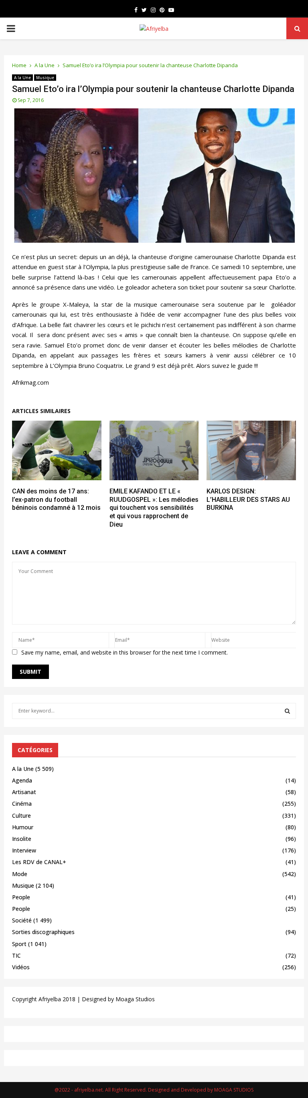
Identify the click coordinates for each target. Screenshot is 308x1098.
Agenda (22, 780)
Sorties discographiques (43, 932)
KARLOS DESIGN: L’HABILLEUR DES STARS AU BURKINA (248, 499)
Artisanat (24, 792)
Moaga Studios (135, 999)
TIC (16, 955)
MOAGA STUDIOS (233, 1089)
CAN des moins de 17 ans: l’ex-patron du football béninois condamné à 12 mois (56, 499)
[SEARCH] (287, 711)
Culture (21, 815)
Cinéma (22, 803)
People (21, 897)
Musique (45, 77)
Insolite (21, 838)
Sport (19, 944)
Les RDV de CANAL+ (39, 862)
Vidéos (21, 967)
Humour (22, 827)
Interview (24, 850)
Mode (19, 874)
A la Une (22, 77)
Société (22, 920)
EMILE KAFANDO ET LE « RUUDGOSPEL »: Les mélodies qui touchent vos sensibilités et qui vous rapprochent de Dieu (154, 507)
